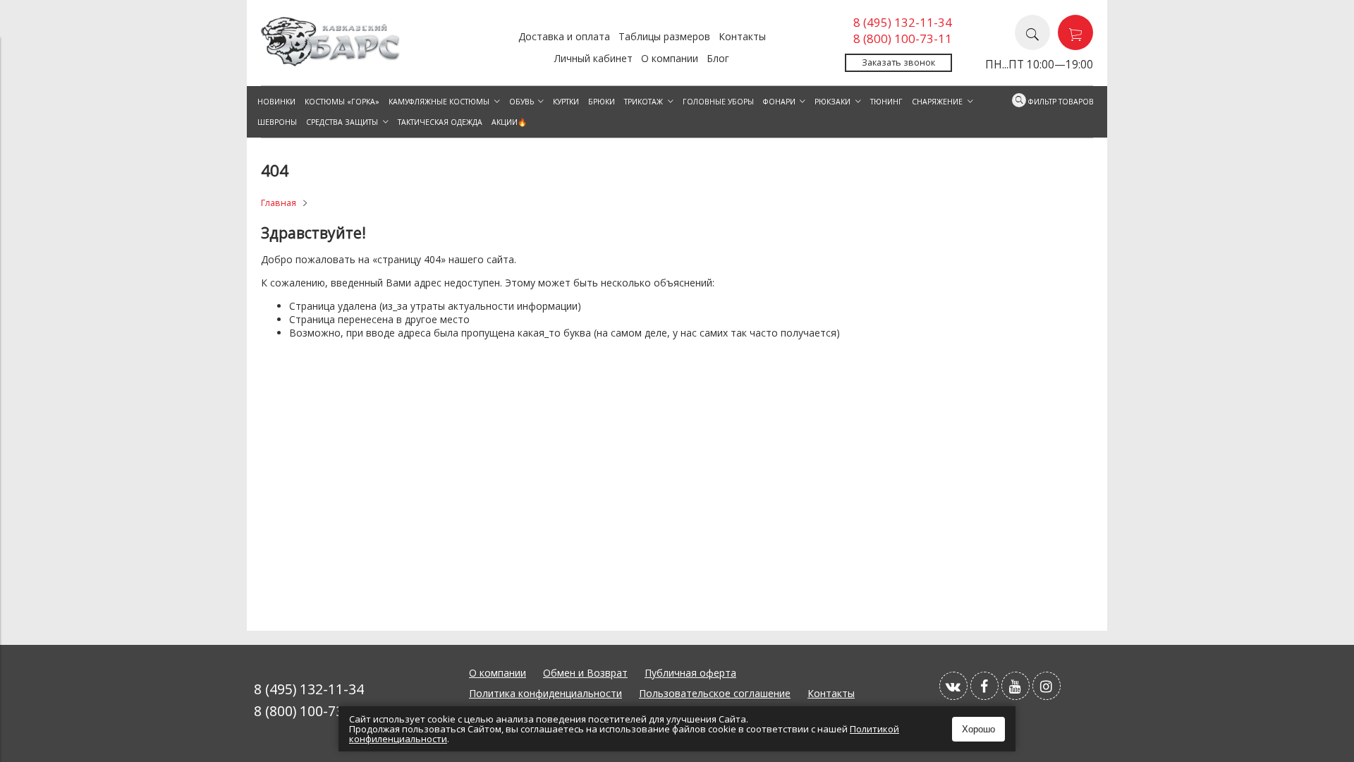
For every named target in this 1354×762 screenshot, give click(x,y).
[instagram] (1046, 686)
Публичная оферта (690, 672)
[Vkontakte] (953, 686)
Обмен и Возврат (585, 672)
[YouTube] (1015, 686)
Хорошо (978, 729)
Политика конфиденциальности (545, 693)
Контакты (742, 36)
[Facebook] (984, 686)
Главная (278, 203)
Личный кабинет (593, 58)
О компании (669, 58)
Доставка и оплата (564, 36)
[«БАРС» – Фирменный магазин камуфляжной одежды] (331, 62)
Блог (718, 58)
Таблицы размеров (664, 36)
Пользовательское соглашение (715, 693)
